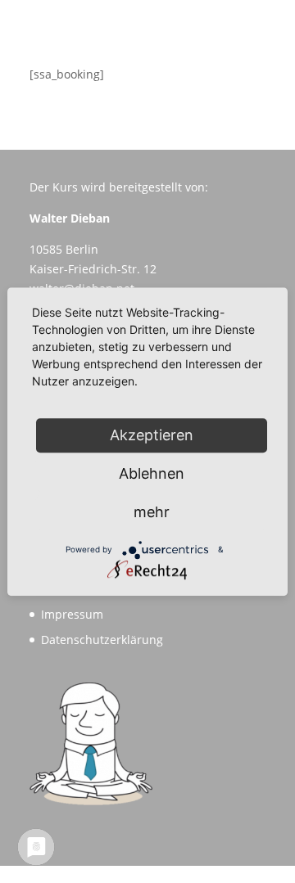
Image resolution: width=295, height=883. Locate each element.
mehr (152, 511)
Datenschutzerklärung (102, 639)
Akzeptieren (151, 435)
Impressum (72, 614)
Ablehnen (151, 473)
